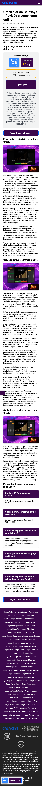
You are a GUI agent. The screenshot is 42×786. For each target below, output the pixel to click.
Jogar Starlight (22, 681)
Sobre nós (30, 615)
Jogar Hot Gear (32, 650)
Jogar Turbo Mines (29, 684)
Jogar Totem (35, 681)
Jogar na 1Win (14, 687)
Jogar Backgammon (15, 626)
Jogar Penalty (19, 670)
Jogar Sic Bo (29, 677)
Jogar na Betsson (28, 694)
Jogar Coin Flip (28, 632)
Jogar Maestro (29, 660)
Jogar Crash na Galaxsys (21, 133)
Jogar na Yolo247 (12, 718)
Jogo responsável (31, 619)
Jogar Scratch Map (15, 677)
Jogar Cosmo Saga (9, 636)
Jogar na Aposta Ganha (14, 691)
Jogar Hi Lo (8, 650)
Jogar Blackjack (28, 629)
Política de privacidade (13, 619)
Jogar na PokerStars (12, 711)
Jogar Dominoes (13, 639)
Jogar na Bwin (27, 698)
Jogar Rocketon (14, 674)
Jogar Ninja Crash (11, 667)
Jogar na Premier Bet (30, 711)
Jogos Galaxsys (8, 23)
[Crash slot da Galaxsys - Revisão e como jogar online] (9, 2)
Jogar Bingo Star (13, 629)
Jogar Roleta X (28, 674)
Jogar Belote (30, 626)
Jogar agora (21, 85)
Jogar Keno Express (13, 657)
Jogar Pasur (7, 670)
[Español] (21, 19)
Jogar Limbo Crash (29, 657)
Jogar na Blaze (14, 698)
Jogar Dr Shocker (28, 639)
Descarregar (33, 612)
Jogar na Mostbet (12, 705)
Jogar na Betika (13, 694)
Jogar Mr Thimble (29, 663)
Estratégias (22, 612)
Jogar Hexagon (30, 646)
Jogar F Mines (13, 643)
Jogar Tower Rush (13, 684)
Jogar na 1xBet (27, 687)
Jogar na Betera (31, 691)
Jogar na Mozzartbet (29, 705)
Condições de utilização (14, 622)
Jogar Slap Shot (8, 681)
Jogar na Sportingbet (11, 715)
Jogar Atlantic (31, 622)
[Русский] (16, 19)
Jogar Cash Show (14, 632)
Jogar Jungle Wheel (16, 653)
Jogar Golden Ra (27, 643)
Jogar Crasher (34, 636)
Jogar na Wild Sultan (29, 718)
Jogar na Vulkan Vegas (30, 715)
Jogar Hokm (19, 650)
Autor (10, 615)
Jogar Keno (29, 653)
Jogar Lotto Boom (14, 660)
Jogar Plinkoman (32, 670)
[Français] (10, 19)
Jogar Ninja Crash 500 (28, 667)
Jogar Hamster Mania (14, 646)
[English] (4, 19)
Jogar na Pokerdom (28, 708)
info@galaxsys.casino (22, 778)
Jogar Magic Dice (13, 663)
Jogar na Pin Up (12, 708)
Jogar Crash (23, 636)
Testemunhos (19, 615)
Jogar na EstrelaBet (29, 701)
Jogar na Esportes (12, 701)
